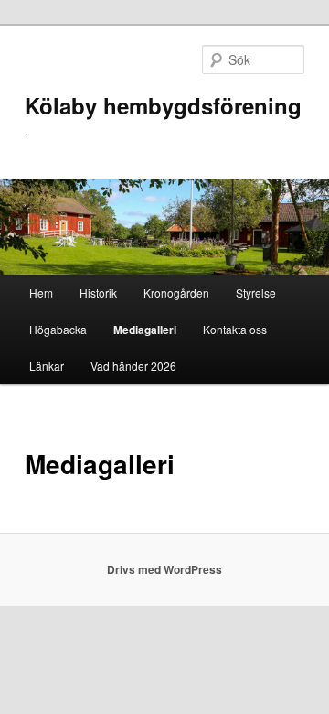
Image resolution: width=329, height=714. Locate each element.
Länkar (46, 365)
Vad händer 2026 (133, 365)
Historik (98, 292)
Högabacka (58, 329)
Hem (41, 292)
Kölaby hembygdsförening (163, 105)
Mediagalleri (144, 329)
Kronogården (176, 292)
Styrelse (256, 292)
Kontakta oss (235, 329)
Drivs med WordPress (164, 569)
